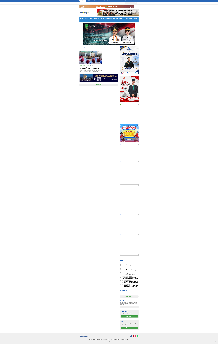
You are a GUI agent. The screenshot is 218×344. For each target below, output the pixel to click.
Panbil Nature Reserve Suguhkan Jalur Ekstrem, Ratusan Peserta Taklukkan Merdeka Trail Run (115, 0)
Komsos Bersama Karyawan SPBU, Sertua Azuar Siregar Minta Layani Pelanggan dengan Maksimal (130, 286)
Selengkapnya (99, 84)
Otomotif (135, 18)
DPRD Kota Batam (108, 18)
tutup (140, 4)
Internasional (96, 18)
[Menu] (80, 3)
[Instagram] (135, 336)
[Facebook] (131, 336)
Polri (114, 18)
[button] (136, 3)
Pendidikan (84, 65)
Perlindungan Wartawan (115, 339)
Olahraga (82, 20)
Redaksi (90, 339)
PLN (86, 20)
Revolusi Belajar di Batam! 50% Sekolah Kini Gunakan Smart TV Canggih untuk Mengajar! (89, 68)
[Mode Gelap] (138, 3)
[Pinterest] (133, 336)
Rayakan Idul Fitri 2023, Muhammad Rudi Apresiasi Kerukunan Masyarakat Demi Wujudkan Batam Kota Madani (130, 282)
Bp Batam (102, 18)
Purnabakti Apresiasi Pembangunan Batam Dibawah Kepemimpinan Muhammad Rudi (129, 274)
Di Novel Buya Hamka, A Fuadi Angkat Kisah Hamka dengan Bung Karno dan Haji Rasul (130, 266)
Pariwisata (90, 20)
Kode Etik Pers (96, 339)
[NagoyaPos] (86, 12)
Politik (130, 18)
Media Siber (107, 339)
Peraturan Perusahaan (125, 339)
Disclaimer (102, 339)
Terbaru (88, 65)
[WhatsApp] (138, 336)
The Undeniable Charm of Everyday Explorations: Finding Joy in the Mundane (130, 278)
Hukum (125, 18)
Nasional (90, 18)
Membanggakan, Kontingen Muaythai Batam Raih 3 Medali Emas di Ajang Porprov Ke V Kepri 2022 (129, 270)
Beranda (81, 18)
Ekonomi (120, 18)
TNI (117, 18)
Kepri (86, 18)
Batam (80, 65)
